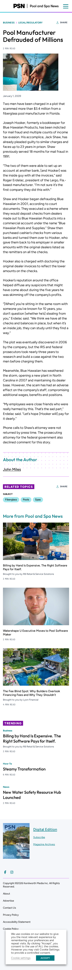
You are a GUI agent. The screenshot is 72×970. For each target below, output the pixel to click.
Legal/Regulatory (30, 22)
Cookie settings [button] (20, 958)
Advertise (8, 900)
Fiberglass (11, 499)
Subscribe (39, 837)
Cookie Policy (10, 928)
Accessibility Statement (16, 922)
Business (9, 22)
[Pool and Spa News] (35, 6)
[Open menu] (65, 6)
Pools (26, 499)
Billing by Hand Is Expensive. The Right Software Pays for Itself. (32, 738)
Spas (38, 499)
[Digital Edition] (16, 857)
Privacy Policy (11, 914)
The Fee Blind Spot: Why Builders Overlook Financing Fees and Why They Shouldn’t (31, 693)
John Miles (12, 469)
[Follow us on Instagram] (12, 872)
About (6, 893)
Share (63, 22)
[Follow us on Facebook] (5, 872)
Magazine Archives (44, 844)
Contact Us (9, 907)
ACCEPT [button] (45, 958)
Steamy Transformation (24, 769)
